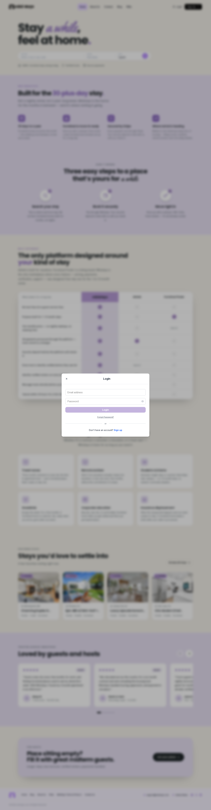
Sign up (118, 430)
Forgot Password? (105, 417)
